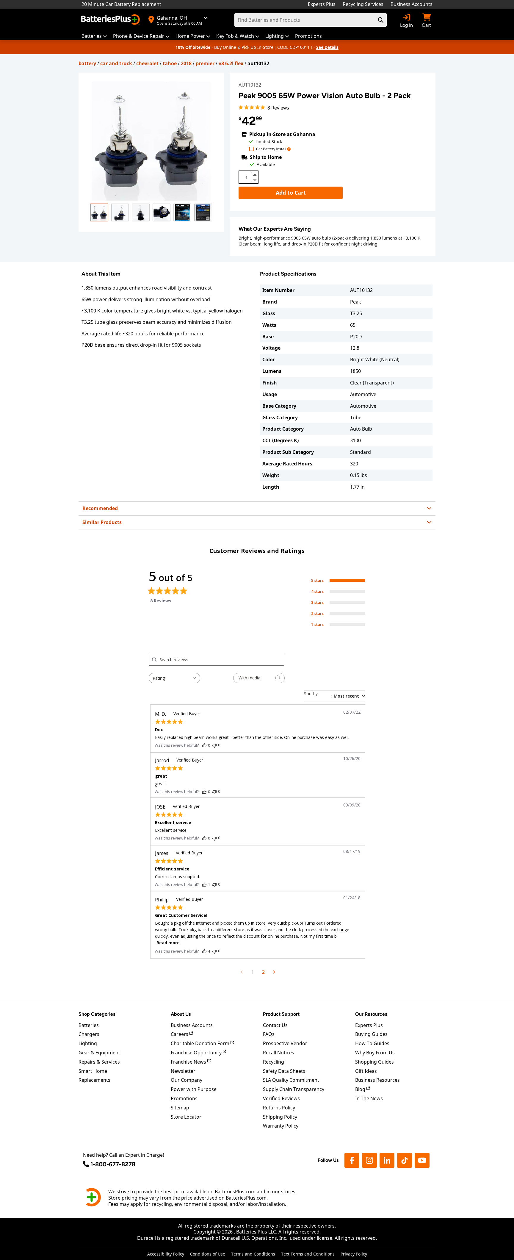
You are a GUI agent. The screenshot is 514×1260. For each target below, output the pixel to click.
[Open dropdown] (289, 148)
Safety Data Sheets (284, 1071)
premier (205, 63)
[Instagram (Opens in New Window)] (369, 1160)
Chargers (89, 1034)
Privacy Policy (354, 1254)
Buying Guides (371, 1034)
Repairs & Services (99, 1062)
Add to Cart (291, 192)
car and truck (116, 63)
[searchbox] (221, 659)
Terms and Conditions (253, 1254)
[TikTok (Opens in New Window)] (404, 1160)
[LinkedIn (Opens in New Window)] (387, 1160)
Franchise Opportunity (197, 1052)
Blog (360, 1089)
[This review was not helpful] (214, 745)
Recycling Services (363, 4)
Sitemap (180, 1107)
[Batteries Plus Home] (111, 20)
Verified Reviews (281, 1098)
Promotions (184, 1098)
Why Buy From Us (375, 1052)
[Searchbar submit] (381, 20)
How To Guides (372, 1043)
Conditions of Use (207, 1254)
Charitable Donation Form (201, 1043)
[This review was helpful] (204, 745)
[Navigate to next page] (274, 972)
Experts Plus (322, 4)
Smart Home (93, 1071)
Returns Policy (279, 1107)
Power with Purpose (194, 1089)
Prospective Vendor (285, 1043)
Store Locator (186, 1117)
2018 (186, 63)
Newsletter (183, 1071)
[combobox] (174, 678)
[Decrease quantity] (254, 179)
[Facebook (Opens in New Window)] (351, 1160)
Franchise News (189, 1062)
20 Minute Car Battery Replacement (121, 4)
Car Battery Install (271, 149)
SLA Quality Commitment (291, 1080)
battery (87, 63)
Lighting (88, 1043)
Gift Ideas (366, 1071)
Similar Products (102, 522)
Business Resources (377, 1080)
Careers (180, 1034)
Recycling (273, 1062)
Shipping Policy (280, 1117)
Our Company (186, 1080)
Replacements (94, 1080)
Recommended (100, 508)
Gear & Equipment (99, 1052)
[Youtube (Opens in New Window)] (422, 1160)
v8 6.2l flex (231, 63)
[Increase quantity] (254, 174)
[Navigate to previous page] (241, 972)
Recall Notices (278, 1052)
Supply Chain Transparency (293, 1089)
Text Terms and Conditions (308, 1254)
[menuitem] (94, 36)
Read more (168, 942)
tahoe (170, 63)
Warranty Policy (280, 1126)
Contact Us (275, 1025)
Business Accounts (411, 4)
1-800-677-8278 (112, 1164)
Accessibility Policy (165, 1254)
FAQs (269, 1034)
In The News (369, 1098)
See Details (327, 47)
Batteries (89, 1025)
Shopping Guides (374, 1062)
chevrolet (147, 63)
